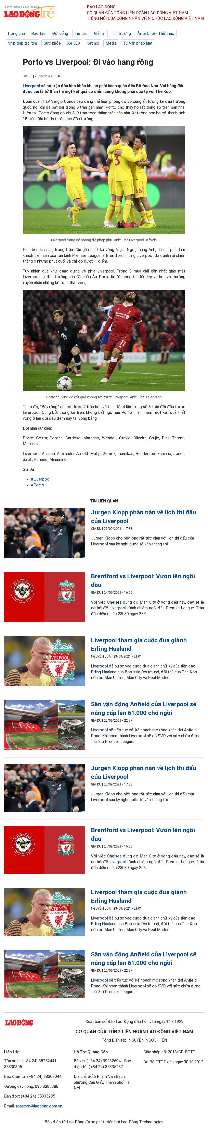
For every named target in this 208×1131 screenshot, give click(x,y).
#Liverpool (40, 479)
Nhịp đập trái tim (22, 43)
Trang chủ (16, 33)
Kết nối (92, 43)
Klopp (109, 538)
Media (111, 43)
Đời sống (60, 33)
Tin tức (81, 33)
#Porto (37, 485)
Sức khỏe (52, 43)
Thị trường (121, 33)
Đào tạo (38, 33)
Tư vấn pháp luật (138, 43)
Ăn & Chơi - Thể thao (155, 33)
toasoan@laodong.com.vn (39, 1106)
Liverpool (31, 85)
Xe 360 (73, 43)
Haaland (109, 672)
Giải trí (99, 33)
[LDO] (44, 534)
